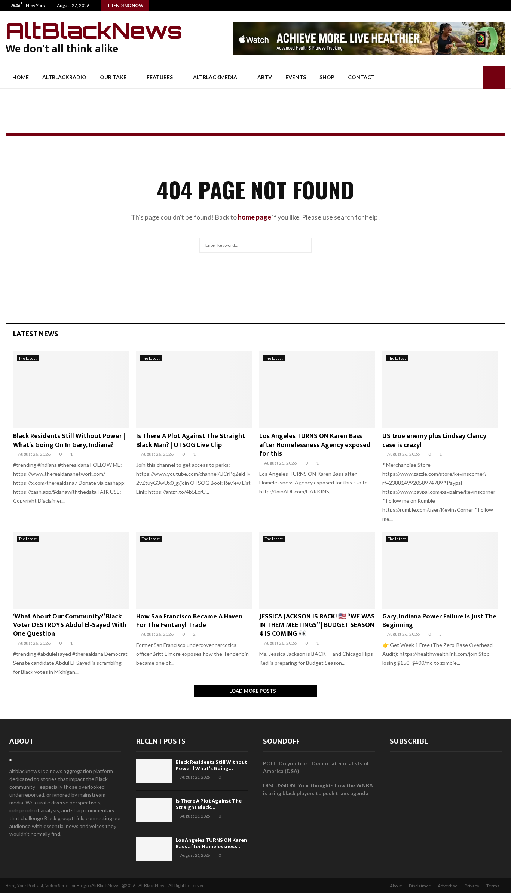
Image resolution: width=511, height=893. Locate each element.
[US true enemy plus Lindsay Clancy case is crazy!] (440, 389)
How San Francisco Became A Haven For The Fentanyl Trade (189, 621)
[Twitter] (497, 5)
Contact (361, 77)
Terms (492, 886)
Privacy (472, 886)
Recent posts (161, 741)
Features (160, 77)
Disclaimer (420, 886)
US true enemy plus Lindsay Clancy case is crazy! (434, 440)
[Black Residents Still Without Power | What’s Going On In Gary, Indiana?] (71, 389)
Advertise (448, 886)
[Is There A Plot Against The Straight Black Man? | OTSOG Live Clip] (194, 389)
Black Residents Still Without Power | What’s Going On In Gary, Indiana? (69, 440)
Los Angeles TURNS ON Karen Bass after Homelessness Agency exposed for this (315, 445)
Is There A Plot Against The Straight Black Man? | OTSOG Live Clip (190, 440)
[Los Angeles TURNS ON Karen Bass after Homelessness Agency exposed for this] (317, 389)
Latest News (35, 333)
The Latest (28, 358)
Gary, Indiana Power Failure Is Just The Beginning (439, 621)
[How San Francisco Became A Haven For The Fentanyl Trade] (194, 570)
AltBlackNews (94, 30)
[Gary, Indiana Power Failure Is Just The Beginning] (440, 570)
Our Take (113, 77)
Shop (326, 77)
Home (20, 77)
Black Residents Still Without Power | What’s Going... (211, 765)
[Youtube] (505, 5)
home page (254, 217)
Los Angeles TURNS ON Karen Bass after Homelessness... (211, 843)
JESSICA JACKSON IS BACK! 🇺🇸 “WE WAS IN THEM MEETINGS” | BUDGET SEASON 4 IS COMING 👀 (317, 625)
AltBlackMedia (215, 77)
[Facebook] (489, 5)
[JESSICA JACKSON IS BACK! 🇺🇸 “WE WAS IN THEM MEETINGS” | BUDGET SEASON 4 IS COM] (317, 570)
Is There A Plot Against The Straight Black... (208, 804)
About (21, 741)
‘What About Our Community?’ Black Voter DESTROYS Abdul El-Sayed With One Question (69, 625)
